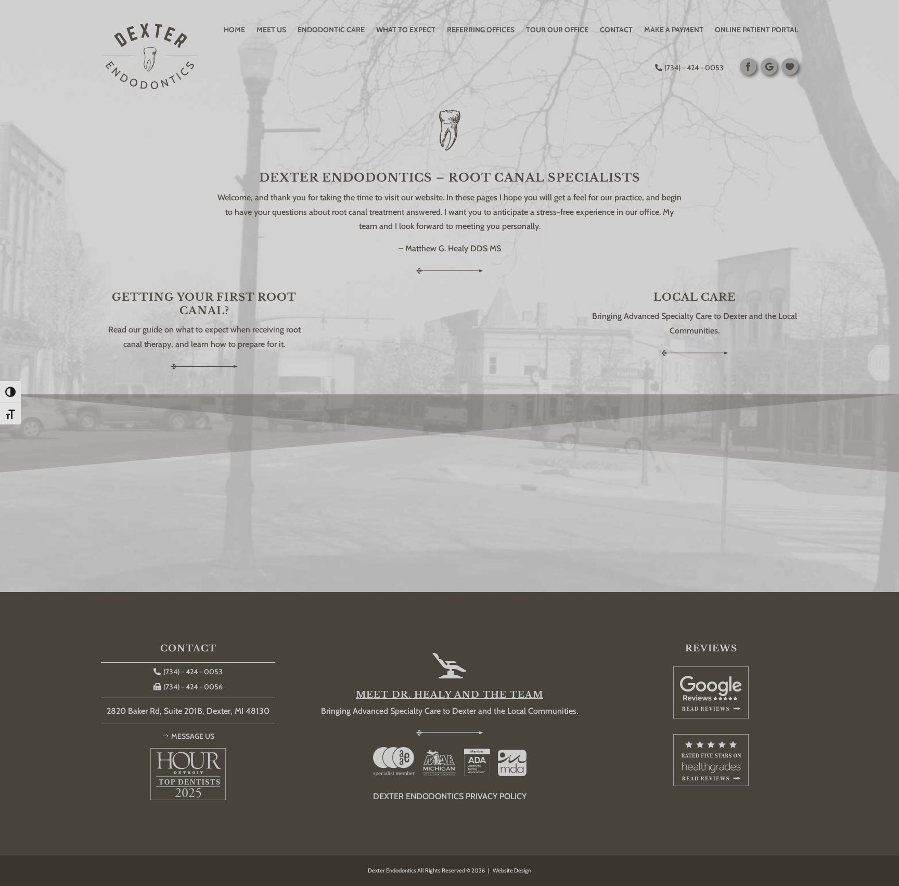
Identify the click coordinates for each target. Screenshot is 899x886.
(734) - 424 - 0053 (694, 67)
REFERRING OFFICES (481, 29)
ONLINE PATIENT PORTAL (756, 29)
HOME (234, 29)
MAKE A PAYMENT (673, 29)
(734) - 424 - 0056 (193, 686)
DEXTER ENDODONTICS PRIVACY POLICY (449, 796)
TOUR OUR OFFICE (557, 29)
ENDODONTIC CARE (331, 29)
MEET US (271, 29)
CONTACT (616, 29)
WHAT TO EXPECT (405, 29)
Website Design (512, 870)
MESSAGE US (192, 736)
